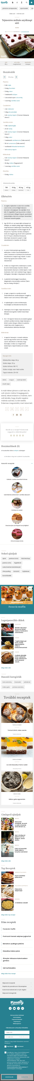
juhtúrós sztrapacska (10, 8)
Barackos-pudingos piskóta (13, 944)
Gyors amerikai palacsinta (20, 876)
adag (11, 77)
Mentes (17, 818)
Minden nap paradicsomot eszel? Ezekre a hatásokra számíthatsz (21, 630)
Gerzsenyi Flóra (17, 768)
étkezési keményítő (18, 146)
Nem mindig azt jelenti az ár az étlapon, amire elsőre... (20, 837)
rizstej (10, 129)
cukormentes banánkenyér (12, 567)
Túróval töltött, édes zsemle (17, 730)
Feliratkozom (23, 1037)
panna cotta (7, 563)
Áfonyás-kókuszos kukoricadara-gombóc (15, 959)
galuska (17, 899)
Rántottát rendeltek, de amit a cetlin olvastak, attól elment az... (21, 824)
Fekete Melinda (17, 734)
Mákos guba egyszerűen (17, 799)
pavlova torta (13, 558)
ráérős (4, 380)
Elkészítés (24, 1077)
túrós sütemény (7, 682)
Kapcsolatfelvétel (17, 1019)
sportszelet (24, 8)
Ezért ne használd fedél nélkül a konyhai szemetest (21, 850)
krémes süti (20, 14)
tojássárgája (12, 126)
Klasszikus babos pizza (11, 951)
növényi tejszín (12, 115)
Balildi (17, 28)
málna (11, 163)
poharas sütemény (18, 687)
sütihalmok (27, 682)
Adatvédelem (17, 1017)
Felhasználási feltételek (17, 1015)
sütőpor (14, 94)
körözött (16, 571)
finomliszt (12, 88)
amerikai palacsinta (20, 872)
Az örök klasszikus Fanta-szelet (17, 765)
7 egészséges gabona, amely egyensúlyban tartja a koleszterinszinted (21, 644)
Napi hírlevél (10, 1046)
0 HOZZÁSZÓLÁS (25, 31)
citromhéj (19, 98)
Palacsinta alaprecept (18, 889)
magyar (11, 380)
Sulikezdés (18, 624)
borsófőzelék (7, 576)
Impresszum (17, 1021)
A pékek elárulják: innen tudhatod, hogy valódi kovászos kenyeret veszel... (21, 659)
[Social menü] (17, 2)
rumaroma (12, 143)
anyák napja (6, 384)
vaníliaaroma (16, 140)
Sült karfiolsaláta (9, 968)
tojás (9, 85)
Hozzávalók (9, 1077)
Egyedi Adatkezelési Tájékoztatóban (17, 1067)
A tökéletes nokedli (21, 903)
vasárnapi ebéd (21, 380)
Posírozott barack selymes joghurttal (17, 936)
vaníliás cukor (15, 101)
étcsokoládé (13, 112)
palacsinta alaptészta (21, 886)
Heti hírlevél (20, 1046)
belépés (16, 450)
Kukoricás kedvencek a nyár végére (14, 990)
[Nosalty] (4, 2)
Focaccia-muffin (9, 929)
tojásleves (25, 571)
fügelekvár (17, 563)
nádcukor (11, 109)
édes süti (12, 14)
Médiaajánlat (17, 1023)
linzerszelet (18, 682)
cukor (11, 91)
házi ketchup (25, 558)
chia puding (6, 571)
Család (17, 638)
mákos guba (6, 687)
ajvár (4, 558)
